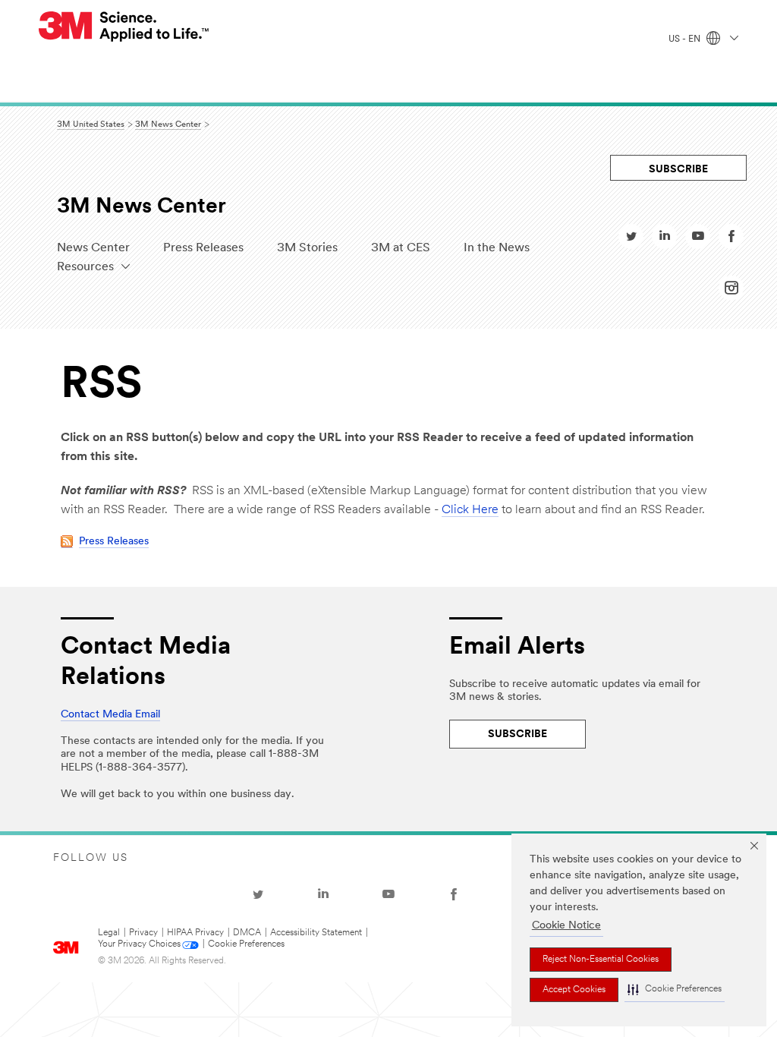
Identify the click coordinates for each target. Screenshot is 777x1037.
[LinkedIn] (323, 894)
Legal (109, 933)
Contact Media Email (110, 714)
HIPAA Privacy (195, 933)
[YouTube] (388, 894)
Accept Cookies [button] (574, 989)
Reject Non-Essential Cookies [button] (601, 959)
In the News (497, 248)
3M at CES (400, 248)
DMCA (247, 933)
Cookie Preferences (246, 944)
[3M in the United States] (124, 26)
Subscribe (678, 169)
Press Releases (203, 248)
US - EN (685, 39)
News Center (93, 248)
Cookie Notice (566, 925)
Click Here (470, 510)
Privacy (143, 933)
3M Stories (307, 248)
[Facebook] (453, 894)
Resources (85, 267)
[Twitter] (258, 894)
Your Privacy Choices (139, 944)
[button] (674, 990)
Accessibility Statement (316, 933)
